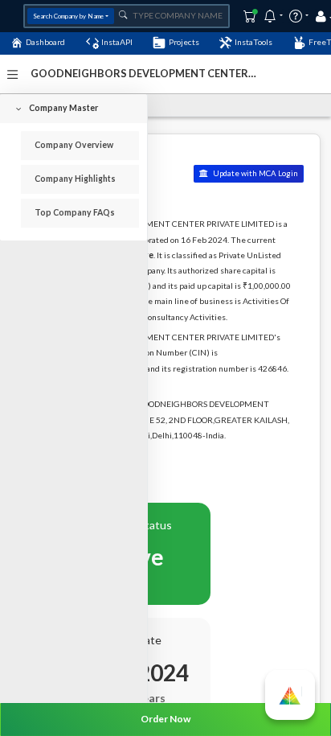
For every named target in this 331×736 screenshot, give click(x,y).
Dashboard (45, 42)
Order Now (165, 719)
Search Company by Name (68, 16)
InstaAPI (117, 42)
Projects (184, 42)
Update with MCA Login (254, 173)
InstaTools (253, 42)
